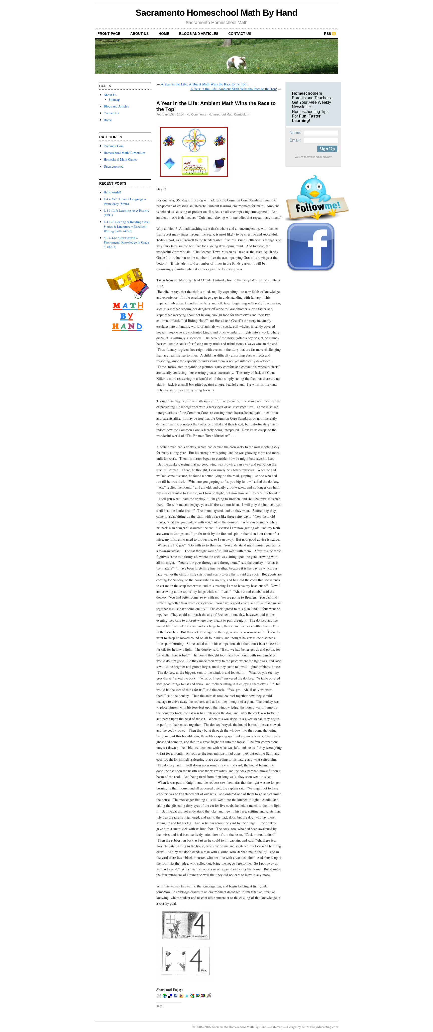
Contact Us (239, 34)
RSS (327, 34)
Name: (295, 133)
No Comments (196, 114)
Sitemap (114, 99)
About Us (139, 34)
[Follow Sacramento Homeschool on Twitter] (317, 220)
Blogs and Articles (198, 34)
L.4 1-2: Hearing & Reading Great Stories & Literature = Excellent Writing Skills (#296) (127, 226)
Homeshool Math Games (120, 159)
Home (164, 34)
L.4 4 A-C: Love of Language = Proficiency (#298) (125, 201)
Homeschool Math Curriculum (124, 152)
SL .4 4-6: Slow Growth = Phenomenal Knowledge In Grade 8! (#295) (126, 242)
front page (108, 34)
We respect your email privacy (313, 156)
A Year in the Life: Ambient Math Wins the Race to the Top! (204, 84)
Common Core (114, 146)
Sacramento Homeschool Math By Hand (216, 13)
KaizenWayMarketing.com (320, 1026)
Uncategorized (114, 166)
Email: (295, 140)
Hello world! (112, 192)
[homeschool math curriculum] (127, 341)
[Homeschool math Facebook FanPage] (311, 272)
